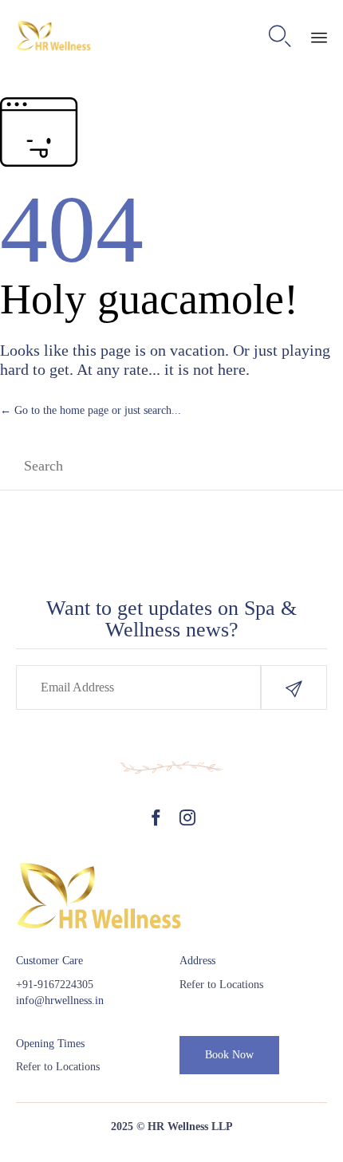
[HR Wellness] (54, 36)
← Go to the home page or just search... (90, 410)
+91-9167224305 (54, 985)
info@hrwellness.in (60, 1000)
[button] (294, 687)
